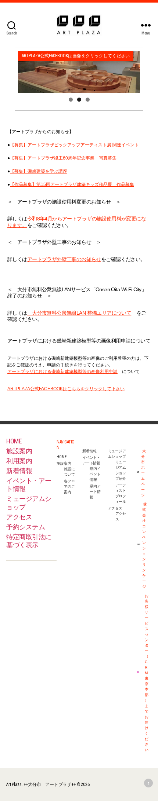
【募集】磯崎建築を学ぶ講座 (38, 171)
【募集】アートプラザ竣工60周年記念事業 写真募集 (63, 158)
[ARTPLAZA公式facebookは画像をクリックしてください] (79, 72)
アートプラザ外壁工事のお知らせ (64, 259)
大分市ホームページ (143, 473)
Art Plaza (13, 784)
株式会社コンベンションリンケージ (144, 545)
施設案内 (19, 451)
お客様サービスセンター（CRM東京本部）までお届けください (146, 673)
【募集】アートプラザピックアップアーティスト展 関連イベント (74, 144)
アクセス (19, 517)
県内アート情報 (95, 491)
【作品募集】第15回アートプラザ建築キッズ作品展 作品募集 (72, 184)
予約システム (25, 527)
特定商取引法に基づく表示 (28, 541)
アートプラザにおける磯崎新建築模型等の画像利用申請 (62, 371)
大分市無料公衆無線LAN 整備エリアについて (79, 313)
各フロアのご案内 (69, 486)
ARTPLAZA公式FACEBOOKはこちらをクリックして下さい (66, 388)
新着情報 (19, 471)
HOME (14, 441)
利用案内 (19, 461)
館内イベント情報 (95, 474)
